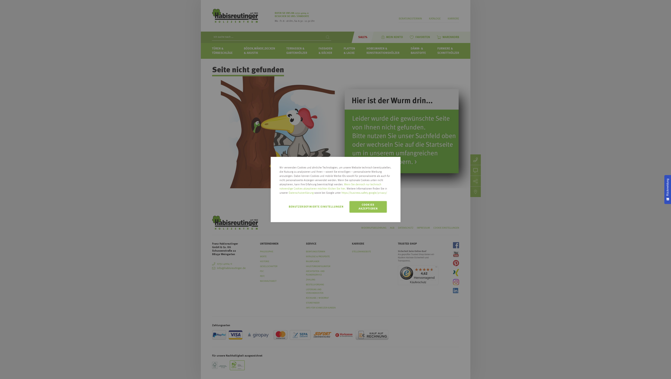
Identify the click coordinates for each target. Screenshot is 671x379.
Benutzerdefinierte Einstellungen (316, 206)
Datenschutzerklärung (301, 193)
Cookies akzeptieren (368, 207)
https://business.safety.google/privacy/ (364, 193)
